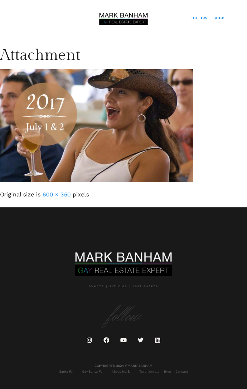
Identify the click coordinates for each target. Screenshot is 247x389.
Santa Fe (66, 371)
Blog (167, 371)
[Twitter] (140, 340)
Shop (219, 18)
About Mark (121, 371)
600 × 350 (56, 194)
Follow (199, 18)
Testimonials (149, 371)
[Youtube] (123, 340)
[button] (15, 18)
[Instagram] (89, 340)
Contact (182, 371)
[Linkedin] (157, 340)
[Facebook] (106, 340)
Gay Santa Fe (92, 371)
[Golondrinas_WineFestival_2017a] (96, 179)
